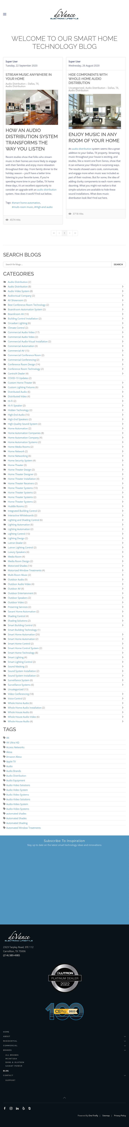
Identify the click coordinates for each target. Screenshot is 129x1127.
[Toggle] (123, 286)
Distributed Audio (17, 391)
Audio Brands (13, 770)
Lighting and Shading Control (23, 520)
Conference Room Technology (24, 368)
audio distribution (46, 189)
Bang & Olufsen (15, 1062)
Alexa (9, 752)
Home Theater (15, 465)
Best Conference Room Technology (27, 304)
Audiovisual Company (19, 295)
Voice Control (15, 698)
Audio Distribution (15, 86)
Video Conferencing (18, 693)
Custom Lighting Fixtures (21, 387)
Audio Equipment (15, 780)
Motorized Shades (17, 565)
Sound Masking (16, 666)
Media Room (15, 556)
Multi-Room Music (18, 574)
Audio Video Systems (17, 794)
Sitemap (106, 1115)
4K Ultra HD (12, 742)
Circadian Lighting (17, 323)
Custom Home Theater (20, 382)
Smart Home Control (19, 643)
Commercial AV (16, 350)
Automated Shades (16, 818)
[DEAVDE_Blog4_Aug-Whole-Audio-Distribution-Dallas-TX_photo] (95, 111)
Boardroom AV (16, 314)
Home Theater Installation (22, 478)
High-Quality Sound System (23, 423)
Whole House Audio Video (22, 716)
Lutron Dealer (15, 542)
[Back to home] (64, 14)
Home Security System (20, 460)
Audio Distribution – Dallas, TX (22, 83)
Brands (7, 1050)
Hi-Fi (10, 400)
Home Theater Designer (21, 474)
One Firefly (93, 1115)
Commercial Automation (21, 346)
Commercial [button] (10, 1046)
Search (118, 264)
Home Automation (18, 428)
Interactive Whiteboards (21, 515)
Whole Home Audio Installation (25, 707)
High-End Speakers (18, 419)
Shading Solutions (17, 620)
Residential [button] (10, 1041)
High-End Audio (16, 414)
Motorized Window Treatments (25, 570)
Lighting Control (16, 533)
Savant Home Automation (22, 611)
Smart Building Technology (22, 629)
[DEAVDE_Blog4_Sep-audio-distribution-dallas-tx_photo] (32, 107)
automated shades (16, 813)
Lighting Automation (19, 524)
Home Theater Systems (20, 487)
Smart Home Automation (21, 634)
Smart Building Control (20, 625)
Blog (6, 1071)
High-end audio (44, 207)
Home (6, 1032)
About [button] (6, 1036)
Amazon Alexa (14, 756)
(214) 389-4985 (11, 955)
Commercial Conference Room (24, 355)
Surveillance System (19, 680)
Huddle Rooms (16, 506)
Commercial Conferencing (22, 359)
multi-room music (23, 207)
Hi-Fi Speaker (15, 405)
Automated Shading (17, 823)
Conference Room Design (22, 364)
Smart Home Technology (21, 652)
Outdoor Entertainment (21, 593)
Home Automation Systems (22, 442)
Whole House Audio (18, 712)
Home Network (16, 451)
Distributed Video (17, 396)
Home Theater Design (20, 469)
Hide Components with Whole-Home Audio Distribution (88, 79)
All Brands (12, 1055)
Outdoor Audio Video (19, 584)
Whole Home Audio (18, 703)
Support (11, 1080)
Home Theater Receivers (21, 483)
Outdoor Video (16, 602)
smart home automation (27, 202)
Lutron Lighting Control (20, 547)
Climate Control (16, 327)
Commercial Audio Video (21, 332)
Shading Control (17, 616)
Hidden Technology (18, 410)
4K (7, 737)
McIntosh (11, 1059)
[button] (4, 14)
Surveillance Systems (19, 684)
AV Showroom (15, 300)
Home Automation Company (23, 437)
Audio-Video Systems (17, 808)
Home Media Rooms (19, 446)
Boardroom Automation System (25, 309)
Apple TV (11, 761)
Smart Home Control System (23, 648)
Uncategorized (76, 87)
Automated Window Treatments (23, 827)
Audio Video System (18, 291)
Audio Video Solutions (18, 785)
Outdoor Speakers (18, 597)
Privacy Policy (120, 1115)
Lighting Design (16, 538)
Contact (8, 1075)
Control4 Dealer (17, 373)
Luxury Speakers (17, 552)
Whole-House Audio (18, 721)
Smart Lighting (16, 657)
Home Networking (18, 455)
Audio (9, 766)
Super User (12, 61)
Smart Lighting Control (20, 661)
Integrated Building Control (22, 510)
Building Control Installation (23, 318)
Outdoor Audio (16, 579)
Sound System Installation (22, 671)
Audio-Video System (17, 804)
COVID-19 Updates (18, 378)
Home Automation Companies (24, 433)
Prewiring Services (18, 606)
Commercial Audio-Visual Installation (28, 341)
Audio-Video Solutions (18, 799)
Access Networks (15, 747)
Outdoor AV (14, 588)
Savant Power (14, 1066)
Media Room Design (19, 561)
